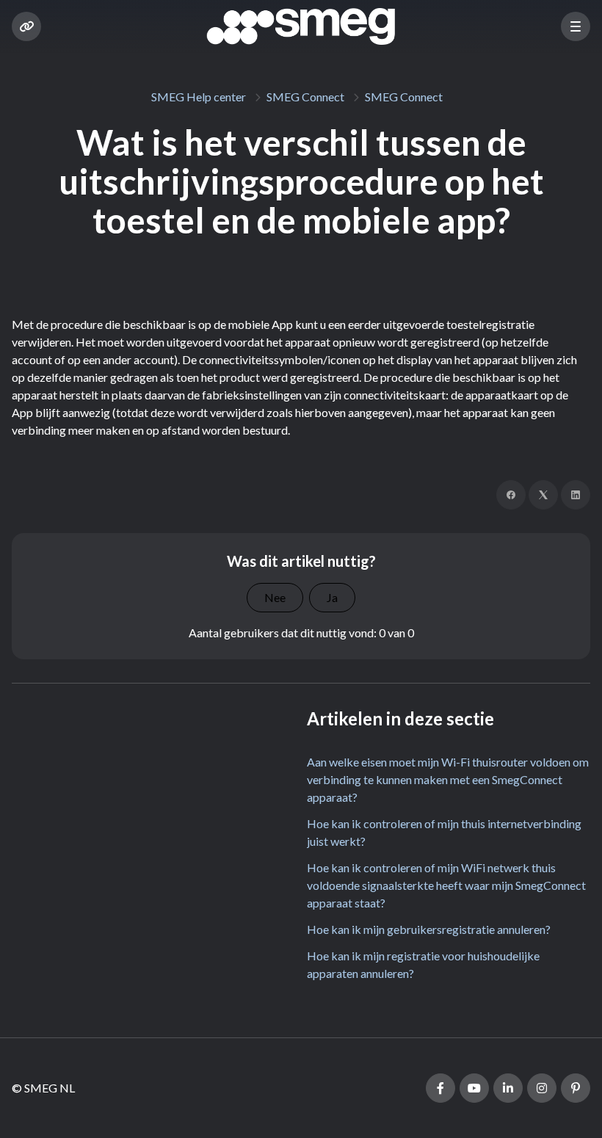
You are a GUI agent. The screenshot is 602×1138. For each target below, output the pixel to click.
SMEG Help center (198, 97)
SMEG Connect (305, 97)
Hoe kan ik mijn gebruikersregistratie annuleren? (429, 929)
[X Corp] (543, 495)
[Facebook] (511, 495)
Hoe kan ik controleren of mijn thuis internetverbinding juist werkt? (444, 832)
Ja (332, 597)
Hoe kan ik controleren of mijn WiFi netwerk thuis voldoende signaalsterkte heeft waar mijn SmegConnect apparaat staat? (446, 885)
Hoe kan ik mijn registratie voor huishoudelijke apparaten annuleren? (423, 964)
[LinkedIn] (575, 495)
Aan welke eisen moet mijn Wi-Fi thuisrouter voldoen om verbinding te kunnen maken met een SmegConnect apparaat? (448, 779)
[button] (575, 26)
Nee (275, 597)
